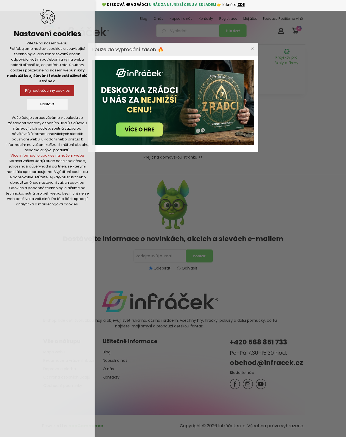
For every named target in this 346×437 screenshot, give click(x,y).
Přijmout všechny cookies (47, 90)
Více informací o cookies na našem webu (47, 155)
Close (252, 48)
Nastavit (47, 104)
